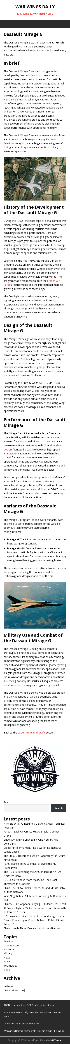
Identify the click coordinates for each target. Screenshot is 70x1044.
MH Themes (56, 1040)
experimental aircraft (31, 732)
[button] (65, 23)
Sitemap (24, 1023)
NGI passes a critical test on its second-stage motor (34, 916)
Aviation (8, 941)
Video (7, 969)
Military (8, 953)
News (7, 957)
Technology (10, 965)
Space (7, 961)
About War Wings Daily (16, 1012)
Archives (8, 986)
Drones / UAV (11, 945)
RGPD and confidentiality (40, 1005)
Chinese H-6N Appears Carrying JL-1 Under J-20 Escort (35, 904)
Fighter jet (9, 949)
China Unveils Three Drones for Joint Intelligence (32, 928)
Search (7, 802)
